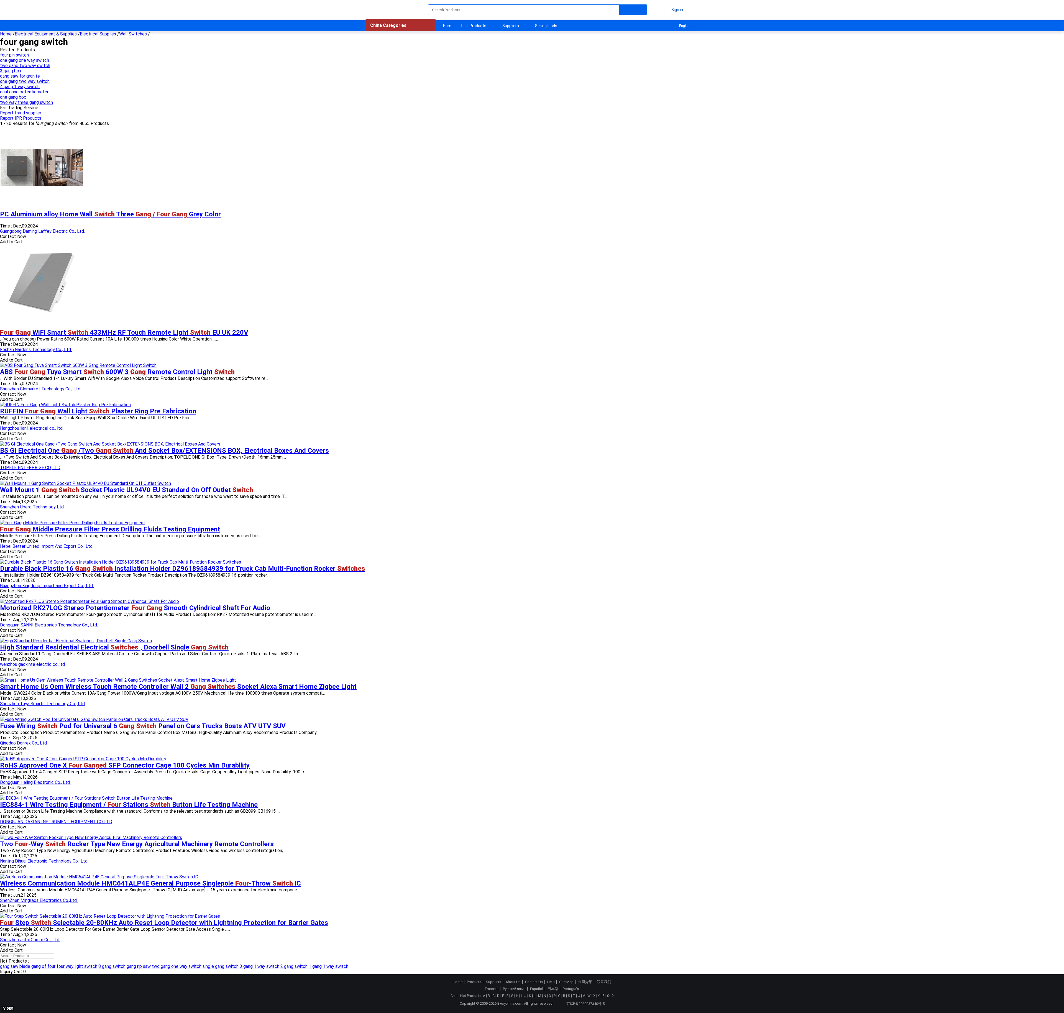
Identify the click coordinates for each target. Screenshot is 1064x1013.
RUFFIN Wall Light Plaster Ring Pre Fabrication (98, 411)
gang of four (43, 966)
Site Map (566, 982)
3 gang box (10, 70)
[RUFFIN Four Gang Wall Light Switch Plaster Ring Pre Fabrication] (65, 404)
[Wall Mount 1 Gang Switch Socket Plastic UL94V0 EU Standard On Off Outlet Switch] (85, 483)
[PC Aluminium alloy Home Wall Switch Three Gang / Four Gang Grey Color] (41, 207)
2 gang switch (294, 966)
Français (491, 989)
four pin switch (14, 55)
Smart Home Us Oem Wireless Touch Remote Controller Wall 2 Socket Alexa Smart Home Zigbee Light (178, 686)
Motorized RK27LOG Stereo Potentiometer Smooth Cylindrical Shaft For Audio (135, 608)
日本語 (553, 989)
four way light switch (77, 966)
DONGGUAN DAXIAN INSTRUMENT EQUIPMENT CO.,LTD (56, 821)
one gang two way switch (25, 81)
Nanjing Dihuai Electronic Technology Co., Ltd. (44, 861)
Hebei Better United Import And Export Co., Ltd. (46, 546)
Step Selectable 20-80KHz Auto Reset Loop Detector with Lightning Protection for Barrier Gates (164, 923)
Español (536, 989)
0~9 (610, 996)
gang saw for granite (20, 76)
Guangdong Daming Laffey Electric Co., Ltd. (42, 231)
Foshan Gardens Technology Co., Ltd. (36, 349)
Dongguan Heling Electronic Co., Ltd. (35, 782)
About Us (513, 982)
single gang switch (221, 966)
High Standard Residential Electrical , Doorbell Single (114, 647)
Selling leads (546, 26)
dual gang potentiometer (24, 91)
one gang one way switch (24, 60)
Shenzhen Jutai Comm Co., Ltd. (30, 939)
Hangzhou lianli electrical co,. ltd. (31, 428)
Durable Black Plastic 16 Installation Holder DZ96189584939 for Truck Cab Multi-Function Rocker (182, 568)
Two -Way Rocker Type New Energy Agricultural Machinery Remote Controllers (137, 844)
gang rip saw (139, 966)
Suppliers (510, 26)
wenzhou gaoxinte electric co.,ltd (32, 664)
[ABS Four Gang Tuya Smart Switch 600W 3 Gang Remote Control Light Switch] (78, 365)
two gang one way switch (176, 966)
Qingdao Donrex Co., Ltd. (24, 743)
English (684, 26)
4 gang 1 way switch (20, 86)
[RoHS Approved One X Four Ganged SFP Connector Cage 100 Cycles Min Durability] (83, 758)
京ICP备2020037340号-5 (585, 1004)
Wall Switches (133, 34)
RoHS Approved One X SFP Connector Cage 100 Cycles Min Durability (125, 765)
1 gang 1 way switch (328, 966)
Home (448, 26)
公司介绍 (585, 982)
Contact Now (13, 236)
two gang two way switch (25, 65)
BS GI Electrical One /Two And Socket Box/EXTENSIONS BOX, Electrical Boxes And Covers (164, 450)
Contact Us (534, 982)
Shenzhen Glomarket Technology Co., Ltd (40, 389)
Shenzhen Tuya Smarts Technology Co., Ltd (42, 703)
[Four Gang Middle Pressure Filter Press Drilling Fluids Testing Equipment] (72, 522)
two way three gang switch (26, 102)
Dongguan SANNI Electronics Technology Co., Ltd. (49, 625)
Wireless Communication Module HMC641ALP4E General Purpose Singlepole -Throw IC (150, 883)
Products (478, 26)
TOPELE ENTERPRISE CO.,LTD (30, 467)
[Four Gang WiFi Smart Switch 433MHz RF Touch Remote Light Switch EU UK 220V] (41, 326)
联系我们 (604, 982)
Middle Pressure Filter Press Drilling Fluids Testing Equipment (110, 529)
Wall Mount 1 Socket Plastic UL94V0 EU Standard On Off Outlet (126, 490)
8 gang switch (112, 966)
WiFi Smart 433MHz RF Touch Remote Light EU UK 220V (124, 332)
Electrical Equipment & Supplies (46, 34)
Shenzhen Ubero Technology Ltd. (32, 507)
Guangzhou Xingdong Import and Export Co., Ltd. (47, 585)
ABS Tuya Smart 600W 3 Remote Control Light (117, 372)
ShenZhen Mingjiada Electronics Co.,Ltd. (39, 900)
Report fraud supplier (20, 113)
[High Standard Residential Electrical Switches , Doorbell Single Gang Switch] (76, 640)
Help (551, 982)
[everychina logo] (381, 9)
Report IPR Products (20, 118)
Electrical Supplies (98, 34)
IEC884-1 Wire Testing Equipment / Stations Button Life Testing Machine (129, 805)
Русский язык (514, 989)
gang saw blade (15, 966)
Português (571, 989)
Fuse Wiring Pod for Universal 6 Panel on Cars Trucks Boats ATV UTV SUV (143, 726)
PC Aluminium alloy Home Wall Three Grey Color (110, 214)
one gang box (13, 97)
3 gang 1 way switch (259, 966)
